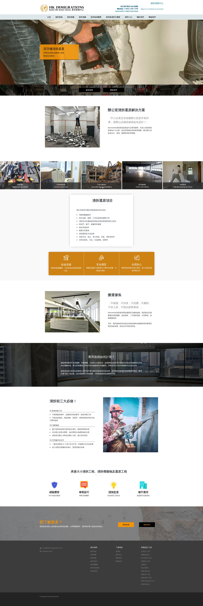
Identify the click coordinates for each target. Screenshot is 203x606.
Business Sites (47, 551)
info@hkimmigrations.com (52, 548)
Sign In (143, 9)
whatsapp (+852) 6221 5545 (126, 11)
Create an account (155, 9)
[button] (100, 188)
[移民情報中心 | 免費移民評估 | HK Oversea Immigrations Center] (62, 8)
